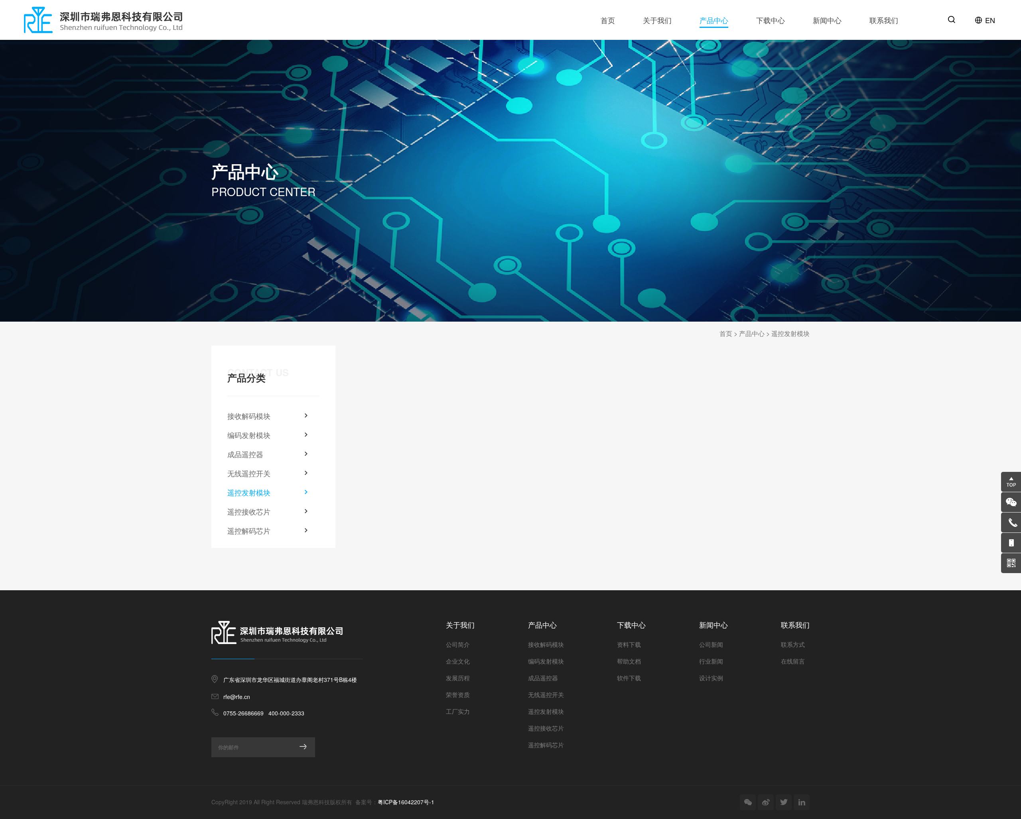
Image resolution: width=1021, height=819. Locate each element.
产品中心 (714, 20)
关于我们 (657, 20)
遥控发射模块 (790, 333)
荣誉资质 (458, 694)
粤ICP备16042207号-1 (406, 802)
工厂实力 (458, 711)
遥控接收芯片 (248, 511)
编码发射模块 (248, 435)
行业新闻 (711, 661)
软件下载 (629, 678)
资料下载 (629, 644)
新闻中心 (827, 20)
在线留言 (793, 661)
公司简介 (458, 644)
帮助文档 (629, 661)
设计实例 (711, 678)
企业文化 (458, 661)
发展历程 (458, 678)
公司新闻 (711, 644)
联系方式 (793, 644)
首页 (608, 20)
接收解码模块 (248, 415)
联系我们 (883, 20)
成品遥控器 (245, 454)
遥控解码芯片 (248, 530)
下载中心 (770, 20)
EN (990, 20)
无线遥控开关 (248, 473)
